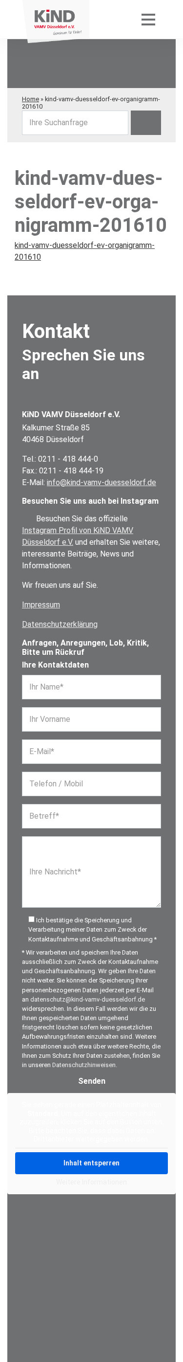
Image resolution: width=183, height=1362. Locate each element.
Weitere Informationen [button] (91, 1182)
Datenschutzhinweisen (84, 1065)
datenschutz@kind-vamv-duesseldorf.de (87, 999)
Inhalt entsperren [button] (91, 1163)
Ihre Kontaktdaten (55, 665)
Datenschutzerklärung (60, 624)
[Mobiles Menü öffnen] (148, 19)
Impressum (41, 604)
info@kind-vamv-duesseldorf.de (101, 482)
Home (30, 99)
